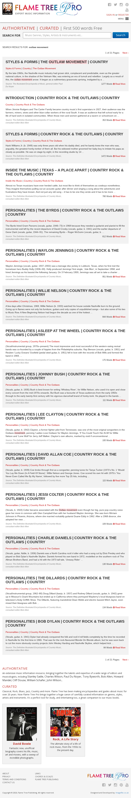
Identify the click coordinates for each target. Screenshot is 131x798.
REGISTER (123, 14)
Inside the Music (14, 180)
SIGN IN (110, 14)
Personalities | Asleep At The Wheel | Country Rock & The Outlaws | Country (65, 333)
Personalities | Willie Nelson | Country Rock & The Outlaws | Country (59, 293)
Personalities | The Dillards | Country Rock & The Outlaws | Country (58, 580)
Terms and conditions (14, 779)
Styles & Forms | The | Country (57, 62)
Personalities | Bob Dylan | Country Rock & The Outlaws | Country (65, 623)
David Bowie (22, 744)
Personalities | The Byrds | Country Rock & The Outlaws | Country (65, 212)
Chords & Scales (44, 776)
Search (120, 35)
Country (27, 68)
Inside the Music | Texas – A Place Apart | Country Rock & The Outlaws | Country (65, 172)
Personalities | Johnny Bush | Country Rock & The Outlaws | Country (58, 376)
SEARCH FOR (11, 35)
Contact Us (8, 782)
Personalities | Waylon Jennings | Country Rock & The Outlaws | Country (62, 252)
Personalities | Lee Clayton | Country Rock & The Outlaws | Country (57, 416)
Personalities (12, 221)
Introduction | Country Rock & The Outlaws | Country (63, 98)
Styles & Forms (13, 68)
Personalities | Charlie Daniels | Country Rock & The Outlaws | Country (61, 540)
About (5, 773)
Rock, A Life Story (65, 739)
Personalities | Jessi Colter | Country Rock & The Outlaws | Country (57, 496)
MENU (121, 18)
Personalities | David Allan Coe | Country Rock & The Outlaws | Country (61, 456)
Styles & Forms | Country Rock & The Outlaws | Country (64, 134)
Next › (126, 52)
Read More (120, 84)
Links (38, 773)
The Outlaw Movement (44, 68)
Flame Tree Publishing (46, 779)
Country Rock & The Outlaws (30, 104)
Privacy (6, 776)
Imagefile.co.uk (122, 792)
